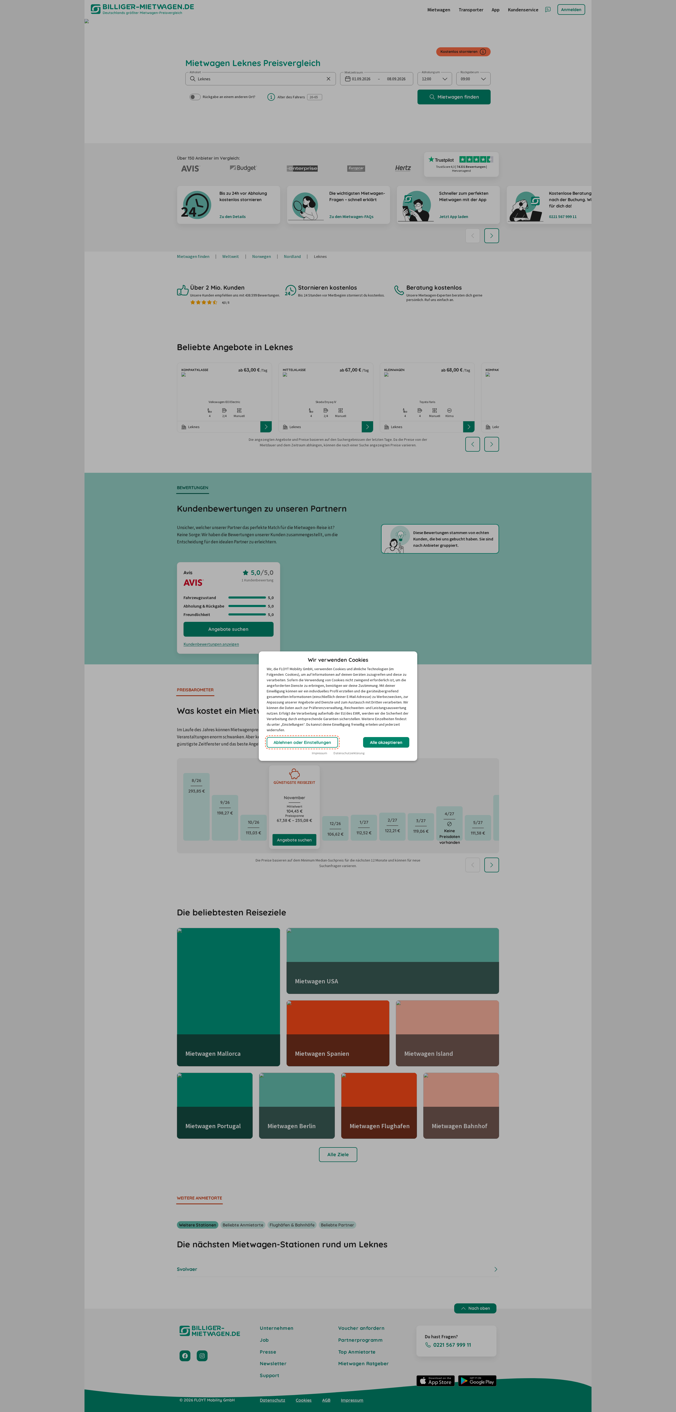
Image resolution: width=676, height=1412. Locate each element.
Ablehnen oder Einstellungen (302, 742)
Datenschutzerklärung (349, 753)
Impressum (319, 753)
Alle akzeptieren (386, 742)
